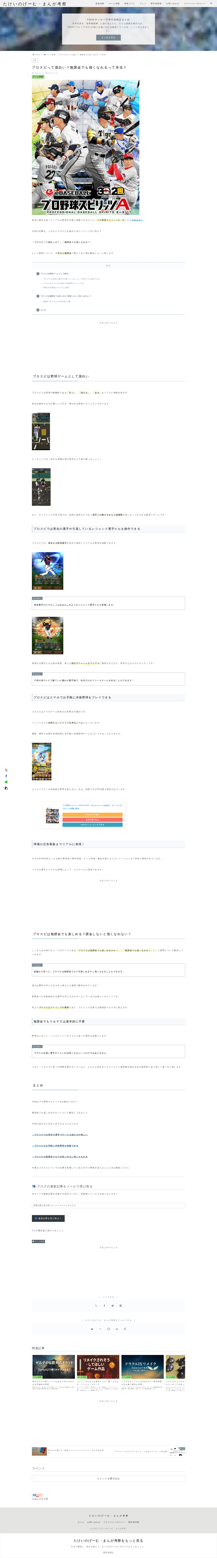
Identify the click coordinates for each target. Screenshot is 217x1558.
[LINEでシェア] (6, 782)
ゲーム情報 (39, 1241)
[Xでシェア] (6, 770)
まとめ (43, 310)
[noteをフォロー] (125, 1328)
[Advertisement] (108, 342)
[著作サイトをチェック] (91, 1328)
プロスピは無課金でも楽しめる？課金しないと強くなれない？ (66, 296)
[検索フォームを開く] (211, 3)
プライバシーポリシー (114, 1522)
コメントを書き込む (108, 1478)
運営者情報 (133, 1522)
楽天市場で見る (92, 820)
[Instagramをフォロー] (108, 1328)
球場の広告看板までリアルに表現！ (57, 288)
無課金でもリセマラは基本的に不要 (57, 301)
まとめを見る (108, 37)
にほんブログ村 (40, 1499)
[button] (6, 788)
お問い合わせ (93, 1522)
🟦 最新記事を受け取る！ (48, 1218)
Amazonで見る (92, 815)
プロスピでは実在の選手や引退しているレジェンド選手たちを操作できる (71, 279)
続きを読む (108, 1552)
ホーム (81, 1522)
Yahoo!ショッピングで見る (92, 825)
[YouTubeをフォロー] (116, 1328)
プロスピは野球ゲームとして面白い (55, 274)
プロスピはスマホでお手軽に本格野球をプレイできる (63, 283)
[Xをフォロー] (100, 1328)
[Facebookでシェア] (6, 776)
